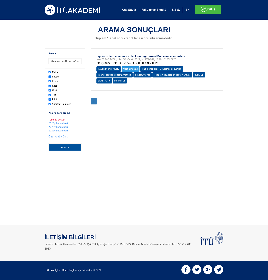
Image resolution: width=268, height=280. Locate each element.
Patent (55, 76)
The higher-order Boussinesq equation (161, 68)
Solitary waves (142, 74)
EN (187, 9)
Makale (56, 72)
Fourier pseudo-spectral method (114, 74)
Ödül (54, 90)
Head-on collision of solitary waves (172, 74)
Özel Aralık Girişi (58, 136)
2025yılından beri (58, 127)
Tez (54, 94)
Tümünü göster (56, 119)
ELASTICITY (104, 80)
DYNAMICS (119, 80)
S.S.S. (176, 9)
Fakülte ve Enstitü (153, 9)
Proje (55, 81)
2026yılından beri (58, 123)
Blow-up (199, 74)
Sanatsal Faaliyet (61, 104)
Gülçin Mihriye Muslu (108, 68)
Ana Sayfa (129, 9)
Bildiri (55, 99)
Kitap (55, 85)
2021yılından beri (58, 130)
